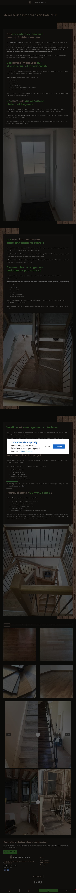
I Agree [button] (59, 446)
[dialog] (38, 446)
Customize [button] (47, 446)
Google (23, 451)
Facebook (29, 451)
